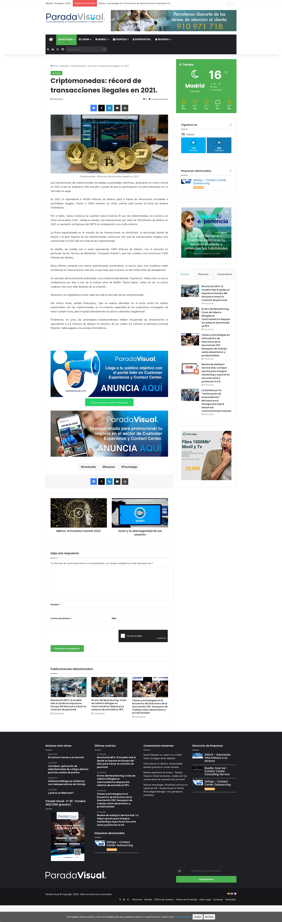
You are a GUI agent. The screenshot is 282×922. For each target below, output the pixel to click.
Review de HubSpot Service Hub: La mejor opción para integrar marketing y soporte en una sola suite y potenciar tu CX (216, 373)
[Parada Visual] (76, 18)
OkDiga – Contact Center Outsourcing (210, 181)
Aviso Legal (205, 899)
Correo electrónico (61, 618)
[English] (231, 893)
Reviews (163, 39)
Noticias (67, 39)
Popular (184, 274)
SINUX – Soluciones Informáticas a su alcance (217, 757)
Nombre (56, 604)
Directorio (137, 899)
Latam (85, 39)
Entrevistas (142, 39)
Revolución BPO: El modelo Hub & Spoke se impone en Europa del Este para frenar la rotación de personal (68, 705)
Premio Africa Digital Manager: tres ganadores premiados (163, 791)
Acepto (197, 916)
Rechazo (209, 916)
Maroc (102, 39)
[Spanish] (228, 893)
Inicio (55, 66)
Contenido (89, 466)
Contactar (218, 899)
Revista (148, 899)
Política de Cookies (163, 899)
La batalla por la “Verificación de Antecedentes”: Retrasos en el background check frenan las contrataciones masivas (216, 401)
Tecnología (130, 466)
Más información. (184, 916)
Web (114, 618)
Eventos (120, 39)
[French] (235, 893)
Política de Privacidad (186, 899)
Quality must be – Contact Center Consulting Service (217, 771)
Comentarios (224, 274)
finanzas (109, 466)
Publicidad (230, 899)
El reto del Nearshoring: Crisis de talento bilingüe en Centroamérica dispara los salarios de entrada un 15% (108, 705)
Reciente (203, 274)
